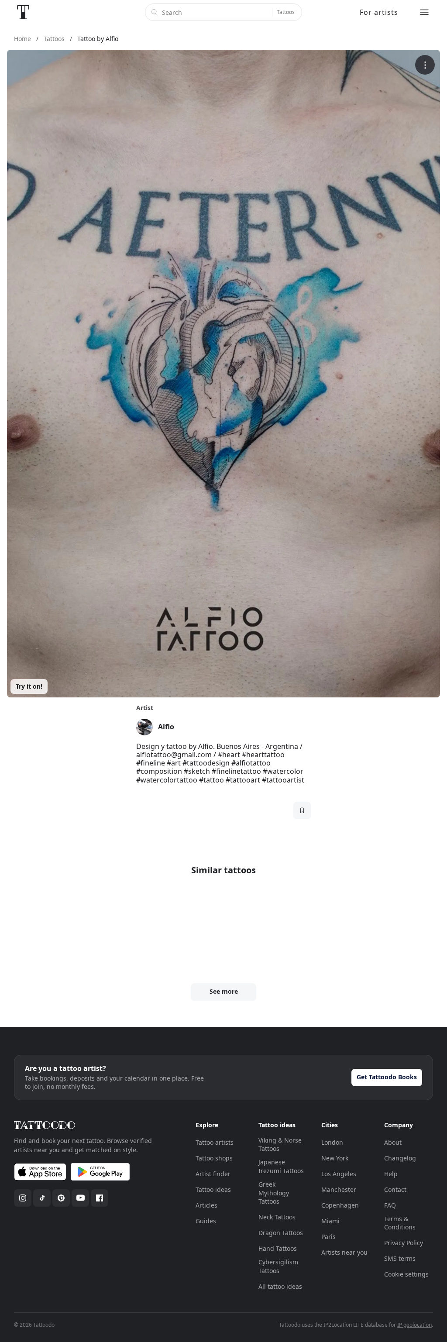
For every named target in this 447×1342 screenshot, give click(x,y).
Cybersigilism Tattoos (278, 1266)
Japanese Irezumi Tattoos (281, 1166)
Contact (395, 1189)
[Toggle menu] (424, 12)
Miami (330, 1221)
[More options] (425, 65)
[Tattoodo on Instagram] (22, 1198)
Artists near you (344, 1252)
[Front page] (23, 12)
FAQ (390, 1205)
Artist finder (213, 1174)
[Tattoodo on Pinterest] (61, 1198)
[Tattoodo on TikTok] (42, 1198)
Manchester (338, 1189)
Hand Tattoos (277, 1248)
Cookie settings (406, 1274)
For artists (379, 12)
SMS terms (400, 1258)
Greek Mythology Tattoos (273, 1192)
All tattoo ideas (280, 1286)
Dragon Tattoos (280, 1233)
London (332, 1142)
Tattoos (286, 12)
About (393, 1142)
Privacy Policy (403, 1243)
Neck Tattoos (277, 1217)
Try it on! (29, 686)
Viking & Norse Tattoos (280, 1144)
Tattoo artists (215, 1142)
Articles (206, 1205)
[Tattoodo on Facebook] (99, 1198)
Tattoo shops (214, 1158)
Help (391, 1174)
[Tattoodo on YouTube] (80, 1198)
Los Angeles (338, 1174)
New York (334, 1158)
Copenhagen (340, 1205)
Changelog (400, 1158)
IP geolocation (414, 1324)
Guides (206, 1221)
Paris (328, 1236)
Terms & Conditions (400, 1223)
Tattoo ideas (213, 1189)
